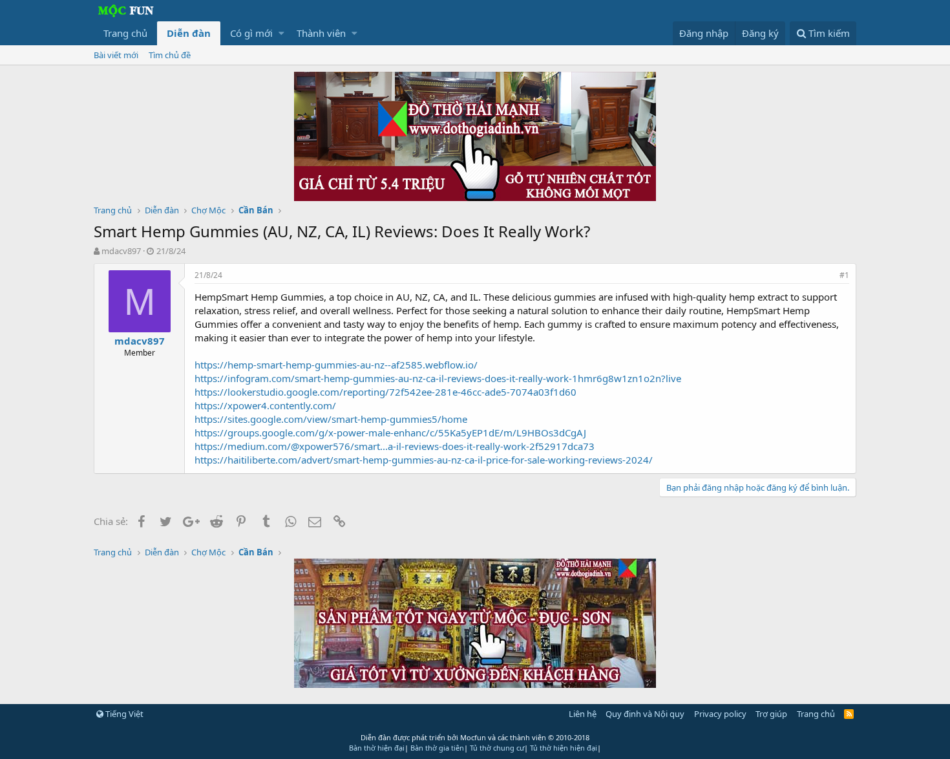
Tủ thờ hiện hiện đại (563, 748)
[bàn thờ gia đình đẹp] (475, 197)
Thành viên (321, 33)
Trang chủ (125, 33)
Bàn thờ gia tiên (437, 748)
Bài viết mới (116, 55)
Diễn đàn (189, 33)
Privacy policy (720, 714)
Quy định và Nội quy (645, 714)
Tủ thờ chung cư (497, 748)
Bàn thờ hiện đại (377, 748)
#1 (844, 275)
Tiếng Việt (123, 714)
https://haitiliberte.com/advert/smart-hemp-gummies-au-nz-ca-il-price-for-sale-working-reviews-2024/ (424, 459)
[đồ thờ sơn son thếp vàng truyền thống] (475, 684)
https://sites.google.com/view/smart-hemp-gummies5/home (331, 418)
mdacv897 (121, 251)
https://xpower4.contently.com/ (265, 405)
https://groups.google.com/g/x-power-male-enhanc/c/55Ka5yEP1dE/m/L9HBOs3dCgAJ (390, 432)
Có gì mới (251, 33)
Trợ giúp (771, 714)
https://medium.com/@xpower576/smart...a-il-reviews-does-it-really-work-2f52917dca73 (395, 446)
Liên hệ (582, 714)
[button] (281, 33)
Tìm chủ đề (170, 55)
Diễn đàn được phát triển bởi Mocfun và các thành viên (475, 737)
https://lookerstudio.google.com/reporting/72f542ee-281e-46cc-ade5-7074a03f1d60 (385, 391)
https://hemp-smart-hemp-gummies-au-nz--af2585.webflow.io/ (336, 364)
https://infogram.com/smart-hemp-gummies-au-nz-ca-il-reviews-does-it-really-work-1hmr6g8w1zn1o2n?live (438, 378)
